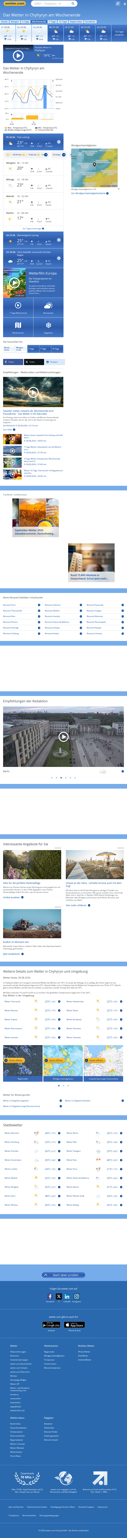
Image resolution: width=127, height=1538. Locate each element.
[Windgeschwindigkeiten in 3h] (95, 168)
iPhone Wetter (84, 1351)
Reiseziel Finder (51, 1431)
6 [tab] (75, 777)
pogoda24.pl (15, 1406)
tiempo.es (14, 1394)
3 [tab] (61, 777)
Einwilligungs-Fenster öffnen (63, 1507)
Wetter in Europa (17, 1444)
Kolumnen (14, 1355)
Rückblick (90, 21)
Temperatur (49, 1359)
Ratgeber (49, 1417)
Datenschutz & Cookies (37, 1507)
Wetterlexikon (16, 1452)
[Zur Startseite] (15, 3)
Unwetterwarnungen (19, 1359)
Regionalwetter (16, 1440)
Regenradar (76, 21)
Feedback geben (59, 58)
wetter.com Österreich (20, 1372)
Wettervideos (17, 1417)
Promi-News (15, 1456)
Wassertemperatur (52, 1368)
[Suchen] (72, 3)
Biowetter (48, 1423)
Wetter (13, 1345)
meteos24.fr (15, 1398)
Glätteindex (49, 1427)
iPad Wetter (83, 1355)
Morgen (15, 21)
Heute (4, 21)
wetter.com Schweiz (18, 1368)
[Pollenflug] (118, 3)
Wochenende (39, 21)
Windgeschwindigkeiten (54, 1355)
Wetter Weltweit (17, 1448)
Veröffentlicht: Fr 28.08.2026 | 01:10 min (20, 425)
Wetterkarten (51, 1345)
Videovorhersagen (18, 1351)
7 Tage (52, 21)
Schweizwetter (16, 1431)
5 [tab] (70, 777)
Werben (13, 1376)
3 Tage (25, 21)
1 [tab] (51, 777)
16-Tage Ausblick (119, 33)
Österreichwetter (17, 1436)
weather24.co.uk (17, 1410)
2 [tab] (56, 777)
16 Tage (63, 21)
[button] (33, 142)
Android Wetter (84, 1359)
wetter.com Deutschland (20, 1363)
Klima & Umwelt (51, 1440)
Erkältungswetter (51, 1436)
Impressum (102, 1507)
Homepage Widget (18, 1380)
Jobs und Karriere (16, 1507)
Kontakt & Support (86, 1507)
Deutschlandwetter (18, 1427)
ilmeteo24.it (15, 1402)
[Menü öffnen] (123, 3)
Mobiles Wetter (86, 1345)
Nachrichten (15, 1423)
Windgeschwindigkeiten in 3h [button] (83, 189)
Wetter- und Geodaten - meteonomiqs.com (20, 1389)
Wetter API (14, 1384)
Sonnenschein (50, 1363)
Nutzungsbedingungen (49, 1515)
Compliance (14, 1515)
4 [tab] (65, 777)
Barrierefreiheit (29, 1515)
